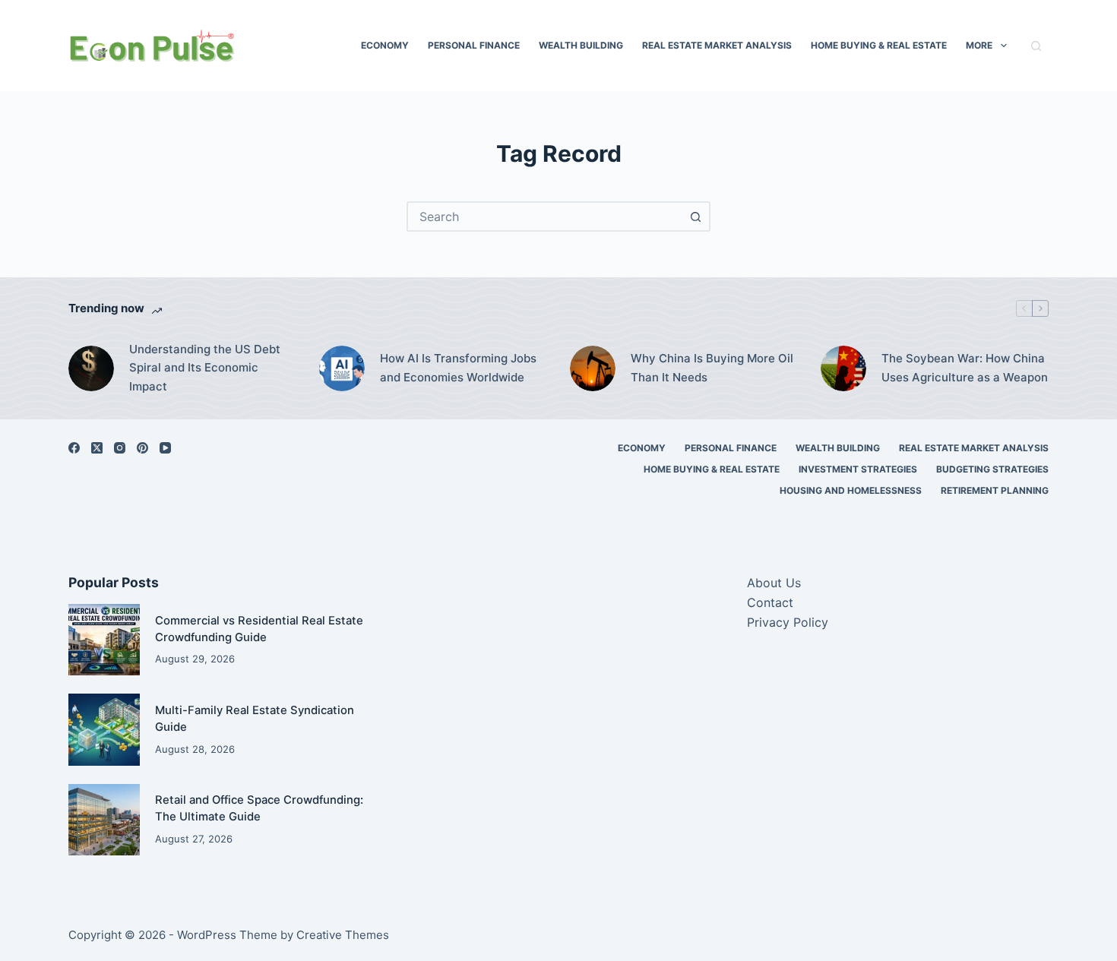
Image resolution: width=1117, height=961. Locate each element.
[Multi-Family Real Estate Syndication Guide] (104, 729)
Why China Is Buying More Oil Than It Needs (712, 367)
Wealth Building (581, 45)
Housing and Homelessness (851, 490)
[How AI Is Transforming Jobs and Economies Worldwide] (342, 368)
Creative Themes (342, 935)
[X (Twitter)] (97, 448)
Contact (770, 602)
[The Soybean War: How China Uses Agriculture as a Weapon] (843, 368)
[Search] (1036, 46)
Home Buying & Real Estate (879, 45)
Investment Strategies (858, 469)
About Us (774, 582)
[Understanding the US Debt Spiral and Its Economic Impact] (91, 368)
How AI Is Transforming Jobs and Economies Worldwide (458, 367)
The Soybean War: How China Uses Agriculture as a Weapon (964, 367)
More (979, 45)
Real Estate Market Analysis (717, 45)
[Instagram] (119, 448)
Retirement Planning (995, 490)
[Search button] (695, 216)
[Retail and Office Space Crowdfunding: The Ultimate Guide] (104, 819)
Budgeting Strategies (992, 469)
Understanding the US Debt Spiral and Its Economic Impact (204, 368)
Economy (385, 45)
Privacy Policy (787, 622)
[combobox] (545, 216)
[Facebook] (74, 448)
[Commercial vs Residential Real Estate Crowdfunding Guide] (104, 639)
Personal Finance (474, 45)
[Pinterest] (142, 448)
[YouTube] (165, 448)
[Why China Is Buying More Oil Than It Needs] (592, 368)
